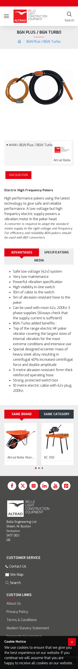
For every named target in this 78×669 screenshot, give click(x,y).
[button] (36, 468)
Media (39, 260)
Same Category (56, 414)
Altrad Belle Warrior (21, 458)
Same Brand (22, 414)
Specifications (56, 252)
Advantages (21, 252)
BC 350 (49, 458)
